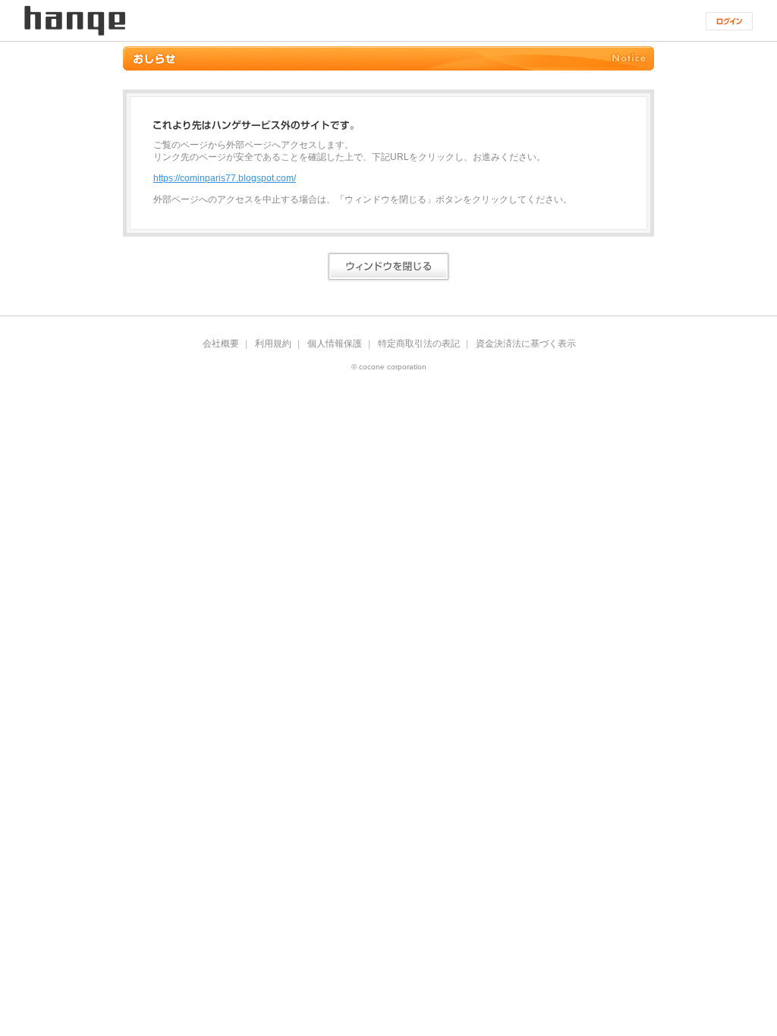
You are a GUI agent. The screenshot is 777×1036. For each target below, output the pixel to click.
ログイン (729, 21)
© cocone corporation (388, 367)
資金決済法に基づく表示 (526, 343)
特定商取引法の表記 (419, 343)
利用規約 (273, 343)
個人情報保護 (334, 343)
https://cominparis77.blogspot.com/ (224, 178)
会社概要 (221, 343)
